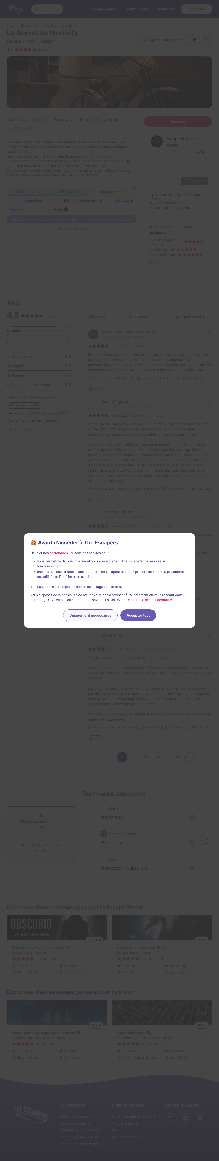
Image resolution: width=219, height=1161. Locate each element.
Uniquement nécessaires (90, 615)
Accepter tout (138, 615)
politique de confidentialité (151, 600)
